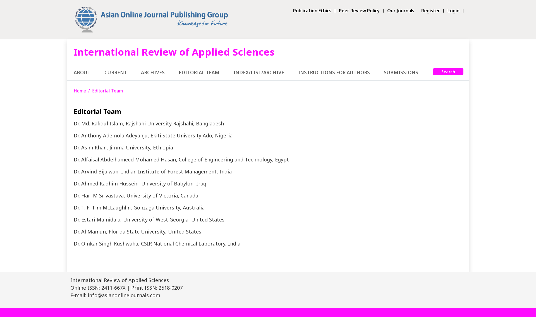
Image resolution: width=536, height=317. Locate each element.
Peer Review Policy (359, 11)
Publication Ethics (312, 11)
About (82, 72)
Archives (153, 72)
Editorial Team (199, 72)
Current (115, 72)
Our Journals (400, 11)
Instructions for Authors (334, 72)
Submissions (401, 72)
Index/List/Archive (258, 72)
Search (448, 71)
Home (80, 91)
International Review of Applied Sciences (174, 51)
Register (430, 11)
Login (454, 11)
